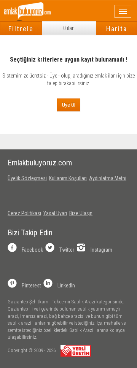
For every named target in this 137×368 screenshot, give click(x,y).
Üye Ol (68, 105)
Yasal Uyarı (55, 213)
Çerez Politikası (24, 213)
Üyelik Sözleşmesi (27, 178)
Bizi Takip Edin (30, 232)
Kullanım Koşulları (68, 178)
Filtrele (20, 29)
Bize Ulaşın (80, 213)
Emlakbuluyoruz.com (40, 162)
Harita (116, 29)
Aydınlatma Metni (107, 178)
